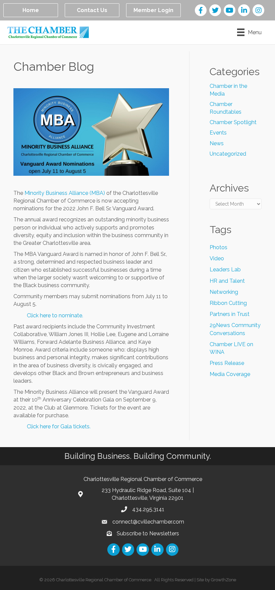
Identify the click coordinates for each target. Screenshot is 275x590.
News (217, 143)
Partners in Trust (230, 314)
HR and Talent (227, 281)
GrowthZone (223, 579)
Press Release (227, 363)
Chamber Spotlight (233, 122)
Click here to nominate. (55, 315)
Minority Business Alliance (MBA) (64, 193)
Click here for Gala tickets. (59, 426)
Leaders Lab (225, 269)
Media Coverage (230, 374)
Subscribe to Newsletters (148, 533)
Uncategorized (228, 154)
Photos (218, 247)
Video (217, 258)
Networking (224, 292)
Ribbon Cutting (228, 303)
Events (218, 132)
